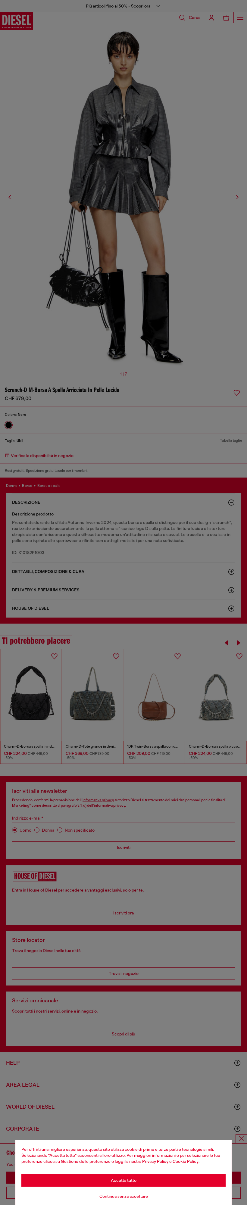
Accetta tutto (123, 1180)
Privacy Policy (155, 1161)
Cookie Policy (186, 1161)
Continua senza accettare (123, 1196)
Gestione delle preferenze (86, 1161)
